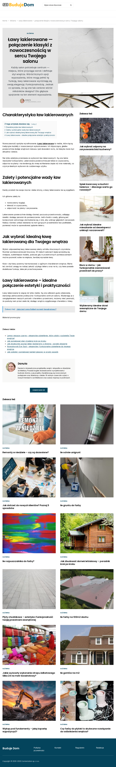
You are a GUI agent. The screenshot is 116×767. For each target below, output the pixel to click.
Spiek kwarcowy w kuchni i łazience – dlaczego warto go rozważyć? (96, 187)
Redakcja (100, 748)
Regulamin (79, 748)
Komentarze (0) (39, 390)
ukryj (33, 124)
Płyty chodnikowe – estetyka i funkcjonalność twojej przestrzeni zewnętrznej (27, 618)
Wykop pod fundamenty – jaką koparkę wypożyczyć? (24, 730)
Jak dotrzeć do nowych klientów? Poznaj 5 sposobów (25, 507)
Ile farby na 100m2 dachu (74, 617)
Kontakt (57, 748)
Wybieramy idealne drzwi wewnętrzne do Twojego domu (94, 308)
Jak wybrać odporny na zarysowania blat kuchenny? (95, 148)
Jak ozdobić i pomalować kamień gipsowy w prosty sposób (32, 352)
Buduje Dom (10, 748)
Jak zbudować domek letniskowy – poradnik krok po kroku (85, 563)
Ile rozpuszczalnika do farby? (18, 561)
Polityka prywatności (39, 749)
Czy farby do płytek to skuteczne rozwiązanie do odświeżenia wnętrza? (85, 730)
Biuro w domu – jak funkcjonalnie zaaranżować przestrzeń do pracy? (95, 267)
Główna (13, 21)
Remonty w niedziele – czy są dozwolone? (25, 452)
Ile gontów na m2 (69, 672)
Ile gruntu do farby (70, 505)
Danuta (28, 100)
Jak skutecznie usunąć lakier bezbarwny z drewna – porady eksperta (37, 344)
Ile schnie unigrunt (70, 452)
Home (4, 21)
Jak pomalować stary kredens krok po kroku (26, 341)
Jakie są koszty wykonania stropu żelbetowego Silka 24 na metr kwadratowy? (28, 674)
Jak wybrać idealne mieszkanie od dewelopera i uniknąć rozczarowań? (95, 227)
